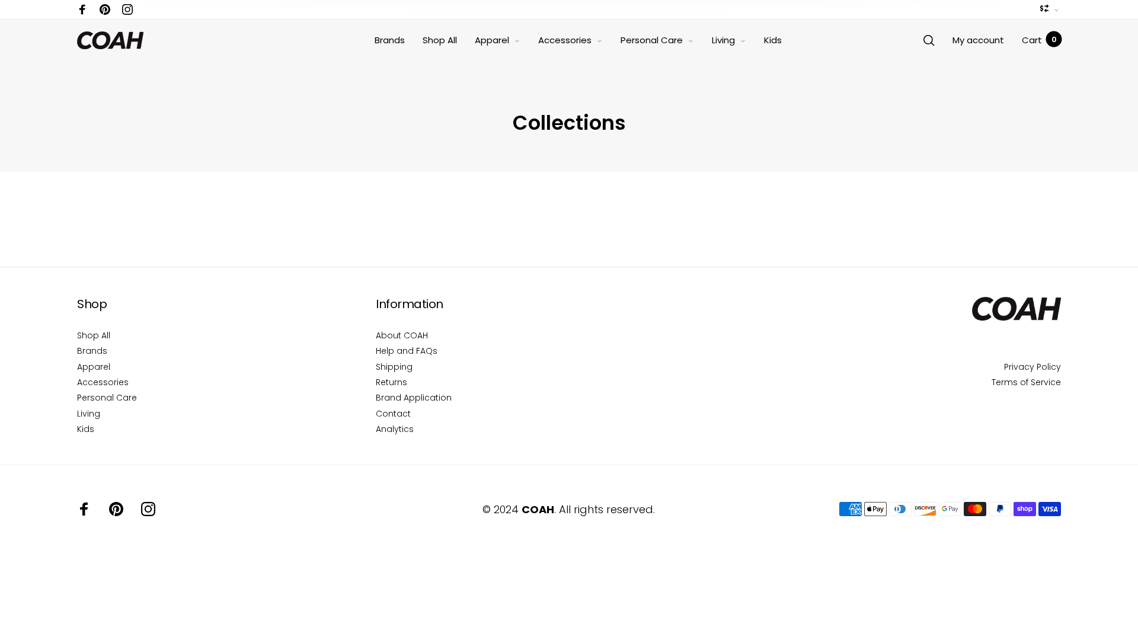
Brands (390, 40)
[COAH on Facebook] (82, 9)
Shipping (394, 367)
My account (978, 40)
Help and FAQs (406, 351)
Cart (1039, 40)
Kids (773, 40)
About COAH (402, 335)
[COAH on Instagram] (127, 9)
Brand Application (414, 398)
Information (409, 304)
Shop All (440, 40)
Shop (92, 304)
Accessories (565, 40)
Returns (391, 382)
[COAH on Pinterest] (105, 9)
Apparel (492, 40)
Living (723, 40)
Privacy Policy (1032, 367)
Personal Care (652, 40)
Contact (393, 414)
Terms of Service (1026, 382)
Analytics (395, 429)
